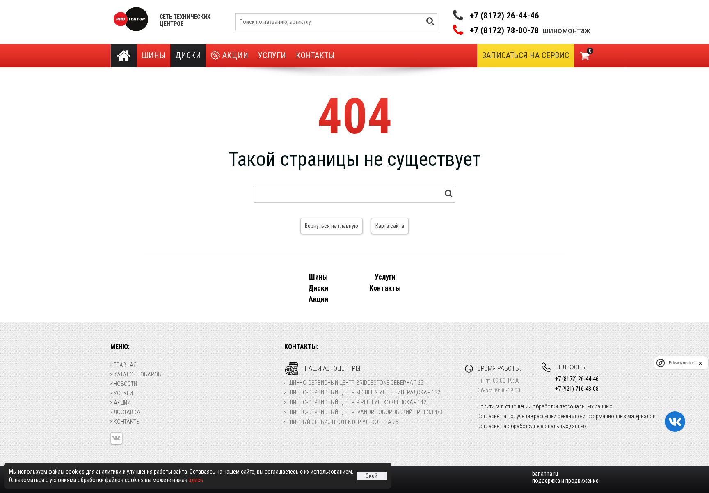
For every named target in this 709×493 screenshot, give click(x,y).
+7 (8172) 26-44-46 (504, 16)
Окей (371, 475)
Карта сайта (389, 225)
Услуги (272, 55)
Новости (125, 384)
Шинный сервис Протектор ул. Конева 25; (344, 422)
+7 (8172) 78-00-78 (504, 30)
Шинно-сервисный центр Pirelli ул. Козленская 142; (358, 402)
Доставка (127, 412)
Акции (235, 55)
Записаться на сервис (525, 55)
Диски (188, 55)
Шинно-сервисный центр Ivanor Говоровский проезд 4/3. (366, 412)
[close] (700, 363)
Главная (125, 365)
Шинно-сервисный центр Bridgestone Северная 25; (356, 382)
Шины (153, 55)
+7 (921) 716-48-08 (577, 388)
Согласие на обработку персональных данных (532, 426)
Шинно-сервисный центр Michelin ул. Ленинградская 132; (364, 392)
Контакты (315, 55)
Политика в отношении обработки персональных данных (544, 406)
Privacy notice (681, 362)
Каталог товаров (137, 374)
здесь (196, 480)
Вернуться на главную (331, 225)
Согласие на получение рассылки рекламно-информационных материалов (566, 416)
